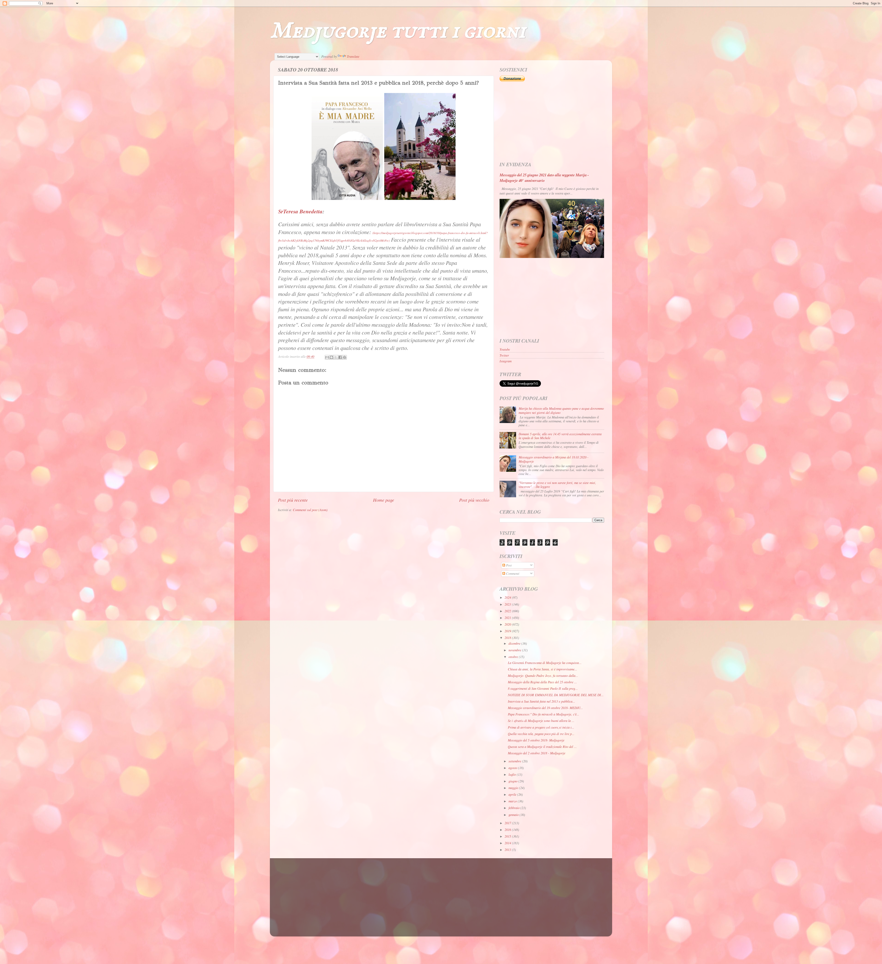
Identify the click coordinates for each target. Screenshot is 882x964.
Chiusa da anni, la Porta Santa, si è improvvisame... (542, 669)
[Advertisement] (552, 122)
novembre (515, 650)
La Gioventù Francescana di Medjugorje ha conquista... (545, 663)
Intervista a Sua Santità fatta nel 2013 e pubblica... (541, 701)
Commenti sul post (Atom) (310, 510)
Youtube (505, 349)
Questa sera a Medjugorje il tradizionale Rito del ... (542, 746)
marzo (513, 801)
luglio (513, 774)
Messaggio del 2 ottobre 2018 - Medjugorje (536, 753)
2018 (508, 637)
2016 (508, 829)
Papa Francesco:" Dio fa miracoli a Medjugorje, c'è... (543, 714)
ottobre (514, 657)
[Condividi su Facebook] (340, 357)
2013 (508, 849)
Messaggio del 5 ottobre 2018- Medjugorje (536, 740)
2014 (508, 843)
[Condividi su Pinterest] (344, 357)
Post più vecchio (474, 500)
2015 (508, 836)
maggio (514, 788)
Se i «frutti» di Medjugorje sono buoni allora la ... (541, 720)
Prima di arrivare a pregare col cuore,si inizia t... (541, 727)
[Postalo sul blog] (331, 357)
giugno (513, 781)
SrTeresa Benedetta (300, 211)
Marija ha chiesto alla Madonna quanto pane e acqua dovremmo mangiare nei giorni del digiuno (561, 410)
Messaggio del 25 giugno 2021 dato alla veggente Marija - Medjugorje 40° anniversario (544, 177)
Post (508, 565)
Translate (353, 56)
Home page (383, 500)
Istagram (506, 361)
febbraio (514, 808)
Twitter (504, 355)
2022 (508, 611)
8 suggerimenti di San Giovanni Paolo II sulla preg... (543, 688)
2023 (508, 604)
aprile (513, 794)
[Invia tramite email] (327, 357)
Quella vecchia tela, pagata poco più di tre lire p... (541, 734)
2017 (508, 823)
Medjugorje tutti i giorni (398, 31)
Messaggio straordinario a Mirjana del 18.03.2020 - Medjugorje (553, 459)
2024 (508, 597)
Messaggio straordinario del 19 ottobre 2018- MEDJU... (545, 708)
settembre (515, 761)
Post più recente (293, 500)
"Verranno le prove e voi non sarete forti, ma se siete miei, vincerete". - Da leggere (557, 485)
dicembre (515, 643)
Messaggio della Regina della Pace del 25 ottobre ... (542, 682)
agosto (513, 768)
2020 (508, 624)
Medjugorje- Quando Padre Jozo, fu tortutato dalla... (543, 675)
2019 (508, 631)
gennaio (514, 814)
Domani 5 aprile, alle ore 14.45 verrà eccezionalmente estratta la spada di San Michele (560, 436)
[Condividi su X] (336, 357)
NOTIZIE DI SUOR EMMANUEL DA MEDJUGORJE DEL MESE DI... (556, 695)
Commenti (512, 573)
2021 (508, 617)
